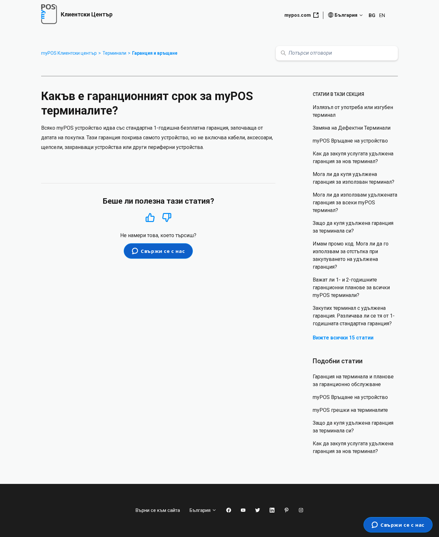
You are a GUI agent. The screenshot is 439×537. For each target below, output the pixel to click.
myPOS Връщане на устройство (350, 141)
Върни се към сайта (158, 510)
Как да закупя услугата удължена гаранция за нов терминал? (353, 157)
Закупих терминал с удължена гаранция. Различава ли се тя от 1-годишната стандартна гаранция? (354, 316)
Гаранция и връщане (154, 53)
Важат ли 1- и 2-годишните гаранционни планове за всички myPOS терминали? (351, 287)
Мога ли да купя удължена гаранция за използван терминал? (353, 178)
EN (382, 15)
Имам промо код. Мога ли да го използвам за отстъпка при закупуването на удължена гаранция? (351, 255)
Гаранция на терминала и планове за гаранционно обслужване (353, 380)
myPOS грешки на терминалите (350, 410)
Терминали (114, 53)
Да (150, 217)
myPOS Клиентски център (69, 53)
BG (372, 15)
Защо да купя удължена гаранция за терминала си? (353, 227)
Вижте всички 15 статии (343, 338)
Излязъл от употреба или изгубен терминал (353, 111)
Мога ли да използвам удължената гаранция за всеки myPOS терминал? (355, 202)
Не (167, 218)
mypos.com (297, 15)
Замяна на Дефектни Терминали (351, 128)
